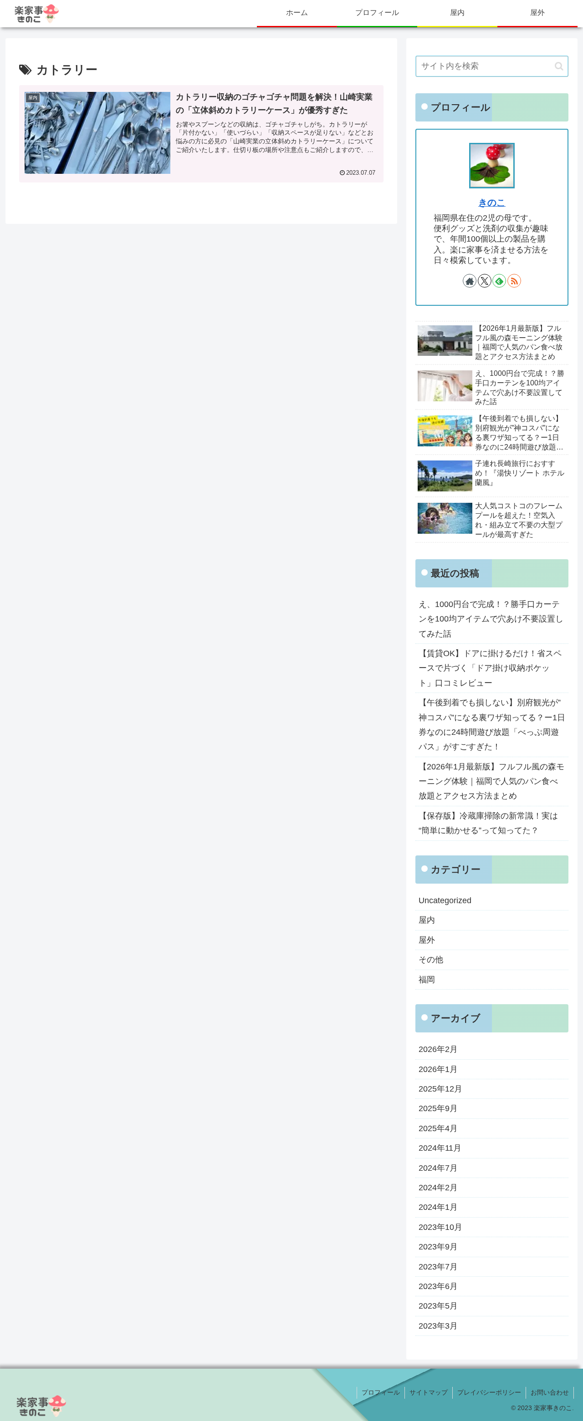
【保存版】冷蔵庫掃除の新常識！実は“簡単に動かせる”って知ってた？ (488, 823)
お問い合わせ (550, 1392)
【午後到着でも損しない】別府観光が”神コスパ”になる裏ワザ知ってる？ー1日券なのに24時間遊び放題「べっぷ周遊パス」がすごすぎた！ (492, 724)
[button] (559, 66)
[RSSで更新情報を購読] (514, 281)
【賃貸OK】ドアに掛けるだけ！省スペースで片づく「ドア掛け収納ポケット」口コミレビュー (490, 668)
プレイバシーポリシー (489, 1392)
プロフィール (381, 1392)
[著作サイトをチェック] (469, 281)
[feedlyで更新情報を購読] (499, 281)
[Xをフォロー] (484, 281)
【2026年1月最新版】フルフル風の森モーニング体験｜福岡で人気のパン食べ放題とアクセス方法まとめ (491, 781)
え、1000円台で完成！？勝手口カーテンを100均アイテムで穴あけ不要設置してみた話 (491, 619)
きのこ (492, 202)
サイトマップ (428, 1392)
